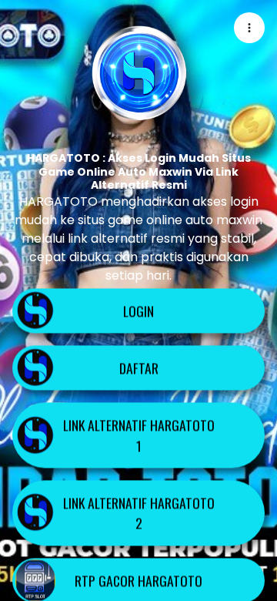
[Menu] (249, 27)
